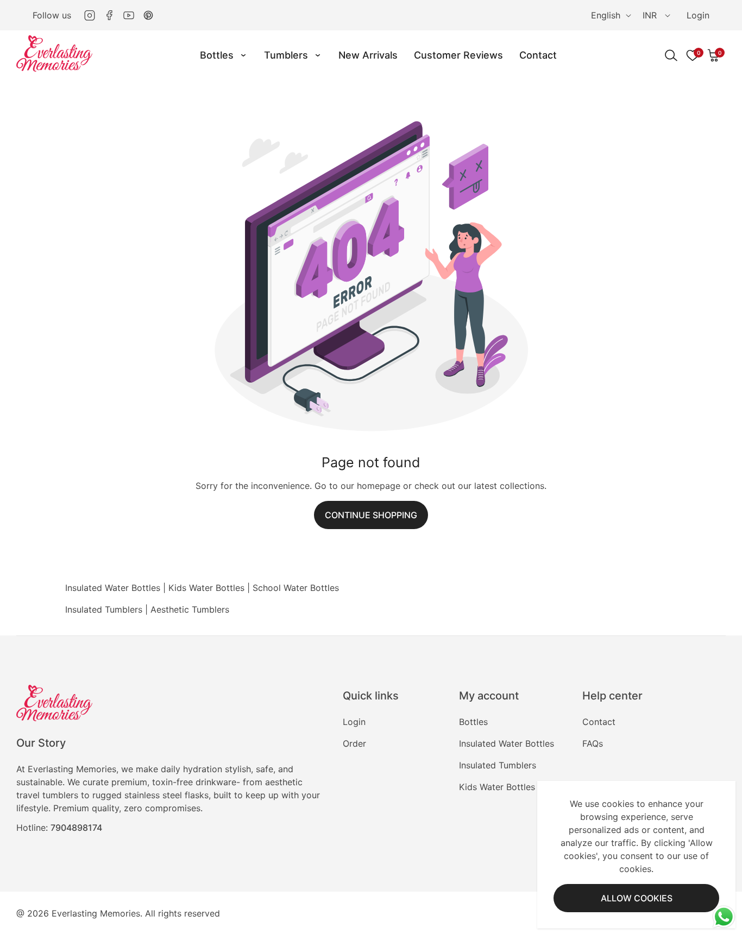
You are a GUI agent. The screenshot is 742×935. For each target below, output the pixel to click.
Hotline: (59, 827)
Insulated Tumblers (103, 609)
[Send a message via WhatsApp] (724, 917)
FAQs (592, 743)
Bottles (473, 721)
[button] (713, 55)
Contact (598, 721)
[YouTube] (128, 15)
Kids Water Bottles (206, 587)
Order (354, 743)
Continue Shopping (371, 515)
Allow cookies (636, 898)
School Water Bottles (296, 587)
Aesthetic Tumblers (189, 609)
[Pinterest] (148, 15)
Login (698, 15)
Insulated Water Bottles (112, 587)
